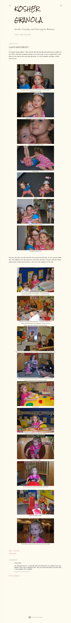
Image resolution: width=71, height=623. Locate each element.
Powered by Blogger (37, 617)
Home (16, 35)
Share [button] (10, 550)
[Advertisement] (35, 594)
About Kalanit (25, 35)
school (14, 553)
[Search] (61, 5)
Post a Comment (14, 576)
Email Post (16, 550)
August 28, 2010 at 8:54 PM (21, 571)
